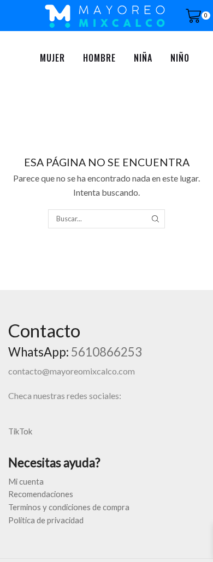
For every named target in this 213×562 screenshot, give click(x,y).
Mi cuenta (26, 481)
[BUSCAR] (155, 218)
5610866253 (106, 352)
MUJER (52, 58)
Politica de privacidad (46, 520)
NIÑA (143, 58)
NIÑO (180, 58)
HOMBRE (99, 58)
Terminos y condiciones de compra (68, 507)
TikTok (20, 431)
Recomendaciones (40, 494)
